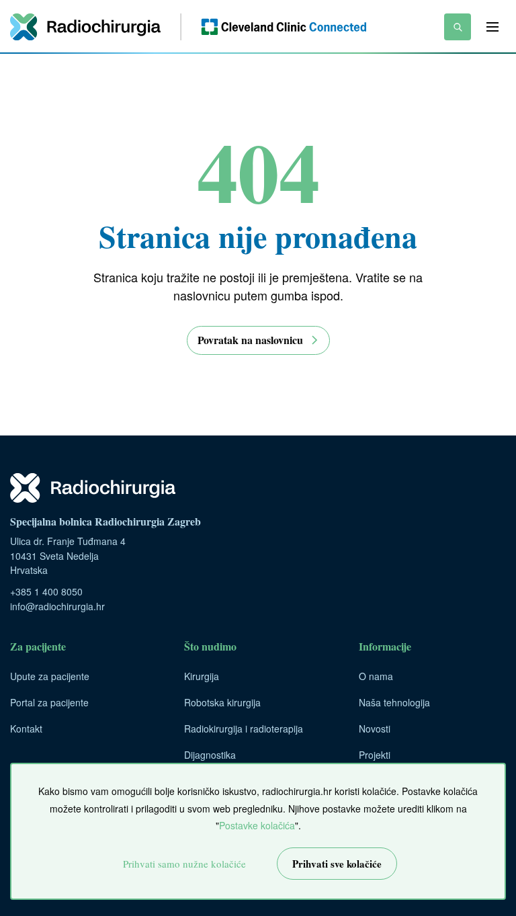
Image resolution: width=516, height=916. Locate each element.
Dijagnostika (210, 754)
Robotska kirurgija (222, 702)
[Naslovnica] (188, 26)
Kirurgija (201, 676)
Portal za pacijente (49, 702)
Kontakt (26, 728)
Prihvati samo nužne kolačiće (184, 863)
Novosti (374, 728)
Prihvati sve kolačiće (337, 863)
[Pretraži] (457, 26)
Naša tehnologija (394, 702)
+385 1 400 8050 (46, 591)
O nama (376, 676)
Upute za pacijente (49, 676)
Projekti (374, 754)
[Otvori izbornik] (492, 26)
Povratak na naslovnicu (250, 339)
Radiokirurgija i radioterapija (243, 728)
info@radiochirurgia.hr (57, 606)
